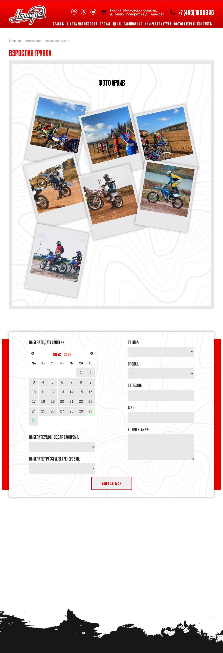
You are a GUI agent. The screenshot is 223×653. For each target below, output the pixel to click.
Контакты (205, 24)
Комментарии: (138, 429)
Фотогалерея (184, 24)
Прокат (105, 24)
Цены (117, 24)
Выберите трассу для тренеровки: (54, 459)
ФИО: (131, 407)
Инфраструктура (158, 24)
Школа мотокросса (82, 24)
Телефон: (135, 385)
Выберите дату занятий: (47, 342)
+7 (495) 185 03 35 (196, 12)
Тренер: (133, 342)
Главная (15, 40)
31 (34, 421)
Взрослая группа (57, 40)
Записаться (111, 483)
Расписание (133, 24)
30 (90, 411)
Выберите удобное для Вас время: (54, 437)
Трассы (58, 24)
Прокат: (133, 364)
